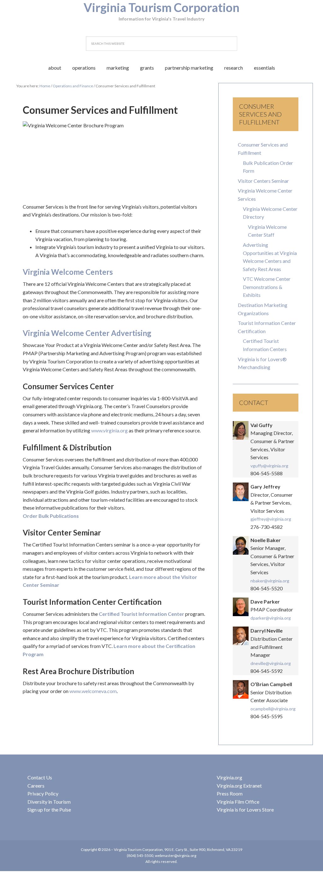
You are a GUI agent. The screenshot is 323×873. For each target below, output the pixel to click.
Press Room (230, 793)
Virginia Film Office (238, 802)
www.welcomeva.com (93, 691)
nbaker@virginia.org (269, 580)
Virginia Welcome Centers (68, 271)
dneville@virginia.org (270, 663)
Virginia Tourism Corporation (161, 7)
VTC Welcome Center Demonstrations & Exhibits (267, 287)
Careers (35, 786)
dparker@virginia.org (270, 618)
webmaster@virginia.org (175, 855)
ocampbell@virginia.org (273, 708)
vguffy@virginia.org (269, 465)
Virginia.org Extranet (239, 786)
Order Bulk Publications (51, 516)
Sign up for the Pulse (49, 809)
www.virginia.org (109, 430)
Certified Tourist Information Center (141, 614)
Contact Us (39, 777)
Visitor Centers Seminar (263, 181)
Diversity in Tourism (49, 802)
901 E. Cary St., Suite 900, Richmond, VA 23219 (203, 849)
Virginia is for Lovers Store (245, 809)
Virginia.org (229, 777)
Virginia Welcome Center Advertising (87, 333)
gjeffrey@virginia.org (270, 519)
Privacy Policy (42, 793)
